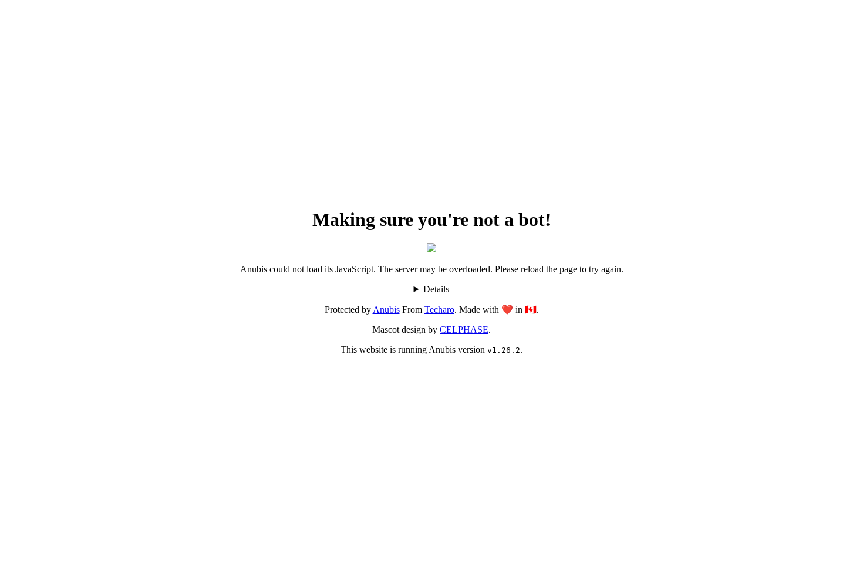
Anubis (386, 310)
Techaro (439, 310)
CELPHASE (464, 329)
